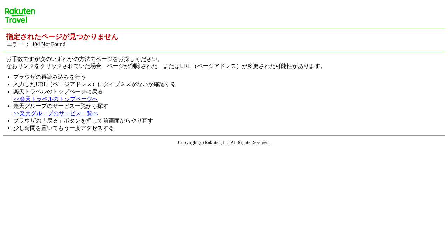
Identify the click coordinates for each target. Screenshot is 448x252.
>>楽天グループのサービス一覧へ (55, 113)
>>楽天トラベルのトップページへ (55, 99)
